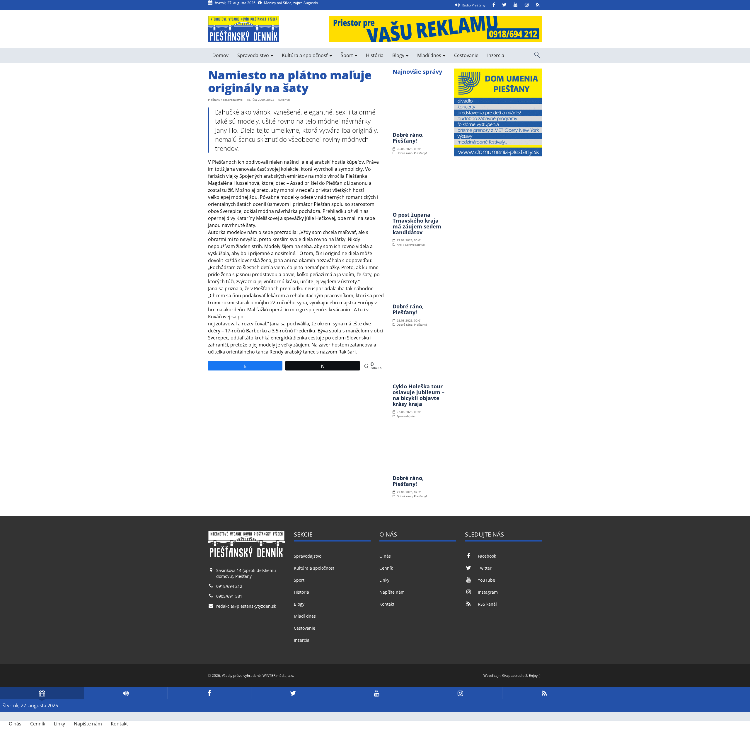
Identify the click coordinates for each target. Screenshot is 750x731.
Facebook (487, 556)
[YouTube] (515, 5)
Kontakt (386, 604)
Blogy (398, 55)
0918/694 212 (229, 586)
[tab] (42, 693)
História (374, 55)
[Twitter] (504, 5)
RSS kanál (487, 604)
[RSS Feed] (537, 5)
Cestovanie (466, 55)
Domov (220, 55)
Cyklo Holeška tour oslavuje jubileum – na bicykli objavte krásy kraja (418, 395)
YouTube (486, 580)
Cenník (386, 568)
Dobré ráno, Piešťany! (408, 137)
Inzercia (495, 55)
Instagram (487, 592)
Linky (384, 580)
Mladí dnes (429, 55)
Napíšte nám (392, 592)
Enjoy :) (535, 675)
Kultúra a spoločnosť (305, 55)
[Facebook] (493, 5)
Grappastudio (513, 675)
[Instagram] (526, 5)
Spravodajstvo (253, 55)
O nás (385, 556)
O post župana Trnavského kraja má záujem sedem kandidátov (417, 223)
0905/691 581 (229, 596)
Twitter (484, 568)
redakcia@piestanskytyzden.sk (246, 606)
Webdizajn (491, 675)
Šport (347, 55)
